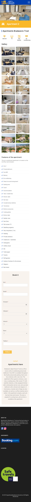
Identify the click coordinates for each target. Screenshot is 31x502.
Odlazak (5, 311)
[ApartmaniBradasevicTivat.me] (8, 2)
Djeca (4, 330)
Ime (4, 282)
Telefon (5, 341)
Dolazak (5, 301)
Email (5, 291)
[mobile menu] (29, 2)
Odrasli (5, 321)
